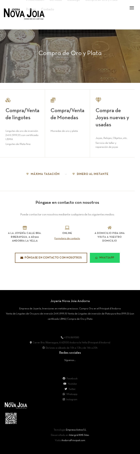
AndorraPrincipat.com (73, 440)
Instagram (71, 400)
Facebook (71, 379)
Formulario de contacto (67, 238)
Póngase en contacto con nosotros (53, 257)
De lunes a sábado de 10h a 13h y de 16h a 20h (72, 348)
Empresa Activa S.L (76, 430)
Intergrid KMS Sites (79, 435)
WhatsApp (106, 257)
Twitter (72, 389)
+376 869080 (71, 338)
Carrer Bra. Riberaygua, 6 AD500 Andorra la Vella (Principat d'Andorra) (71, 343)
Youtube (72, 384)
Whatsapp (71, 394)
